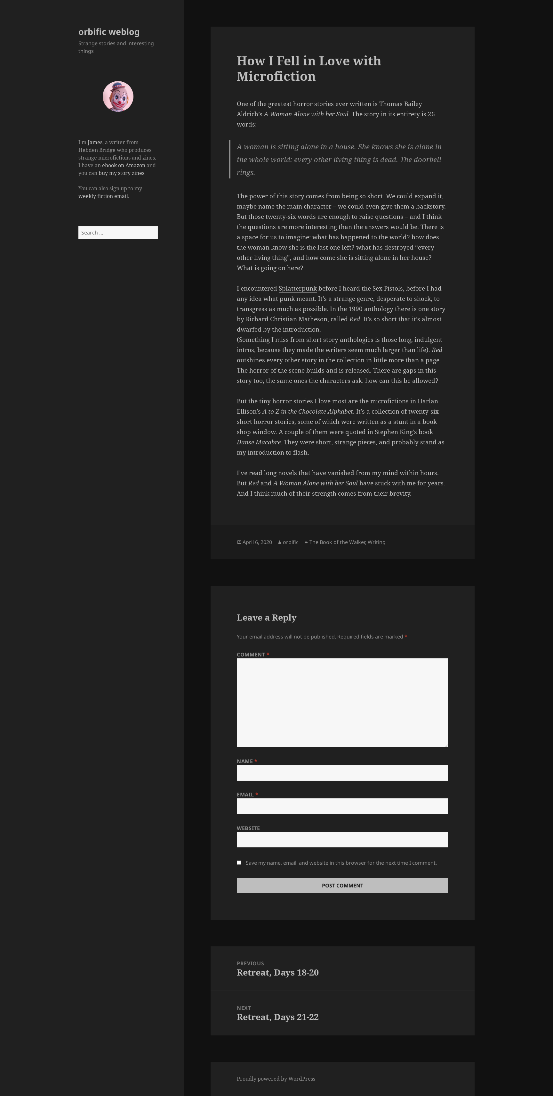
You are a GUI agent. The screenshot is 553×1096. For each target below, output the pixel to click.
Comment (253, 654)
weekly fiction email (103, 196)
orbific (291, 542)
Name (247, 761)
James (95, 142)
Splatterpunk (298, 288)
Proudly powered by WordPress (276, 1078)
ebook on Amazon (123, 165)
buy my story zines (121, 173)
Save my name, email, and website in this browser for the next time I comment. (341, 862)
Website (248, 828)
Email (247, 794)
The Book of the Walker (337, 542)
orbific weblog (109, 31)
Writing (377, 542)
